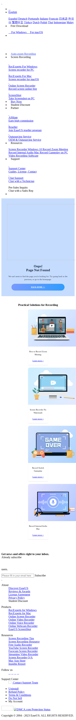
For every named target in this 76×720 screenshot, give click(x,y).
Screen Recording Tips (21, 638)
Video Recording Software (23, 155)
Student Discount (18, 600)
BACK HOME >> (38, 287)
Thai (50, 22)
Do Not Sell (15, 698)
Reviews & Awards (19, 591)
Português (33, 18)
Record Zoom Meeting (55, 149)
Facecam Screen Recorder (23, 651)
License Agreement (19, 594)
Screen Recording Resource (24, 641)
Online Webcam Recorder (22, 626)
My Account (15, 701)
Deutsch (22, 18)
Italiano (44, 18)
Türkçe (28, 22)
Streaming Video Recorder (23, 654)
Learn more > (38, 361)
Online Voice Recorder (21, 622)
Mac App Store (16, 660)
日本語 (63, 18)
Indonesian (60, 22)
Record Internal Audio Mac (24, 152)
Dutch (36, 22)
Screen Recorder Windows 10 (25, 149)
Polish (43, 22)
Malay (70, 22)
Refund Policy (16, 691)
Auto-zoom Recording (23, 53)
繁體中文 (17, 22)
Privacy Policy (16, 597)
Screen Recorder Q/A (20, 657)
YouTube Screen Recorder (23, 647)
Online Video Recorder (21, 619)
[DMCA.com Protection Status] (32, 709)
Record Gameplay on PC (54, 152)
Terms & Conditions (19, 694)
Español (12, 18)
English (12, 12)
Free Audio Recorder (20, 644)
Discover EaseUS (18, 588)
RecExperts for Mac (19, 613)
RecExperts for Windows (22, 610)
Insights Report (16, 663)
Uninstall (13, 688)
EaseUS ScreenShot (19, 629)
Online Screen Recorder (21, 616)
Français (53, 18)
